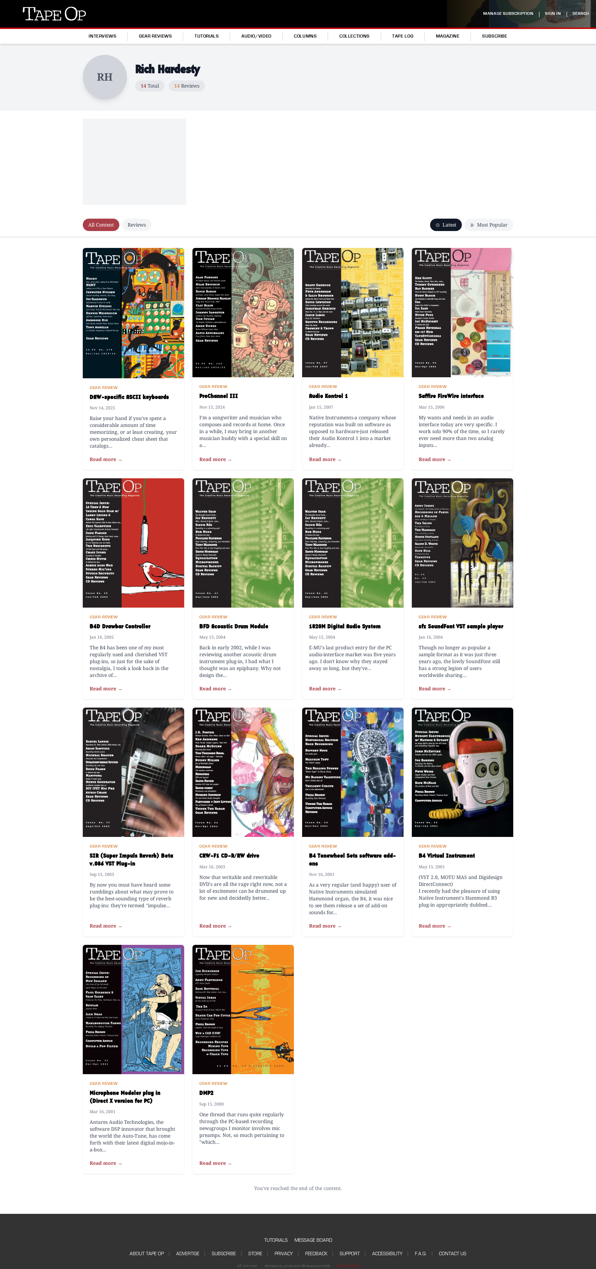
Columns (305, 36)
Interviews (102, 36)
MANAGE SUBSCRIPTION (508, 13)
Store (255, 1253)
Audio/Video (256, 36)
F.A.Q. (421, 1253)
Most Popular (492, 224)
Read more (106, 459)
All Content (101, 224)
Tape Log (402, 36)
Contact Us (452, 1253)
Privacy (284, 1253)
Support (350, 1253)
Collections (354, 36)
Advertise (187, 1253)
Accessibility (387, 1253)
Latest (448, 224)
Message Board (313, 1240)
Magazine (448, 36)
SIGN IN (553, 13)
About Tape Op (147, 1253)
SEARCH (581, 13)
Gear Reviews (155, 36)
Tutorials (207, 36)
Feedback (316, 1253)
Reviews (137, 224)
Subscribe (494, 36)
